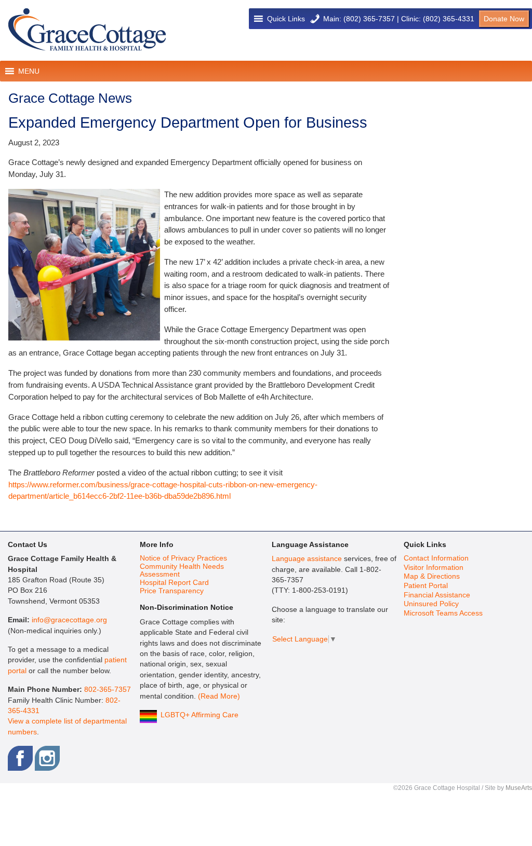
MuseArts (519, 788)
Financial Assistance (437, 595)
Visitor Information (433, 567)
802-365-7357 (107, 689)
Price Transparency (172, 591)
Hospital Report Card (174, 582)
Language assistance (307, 559)
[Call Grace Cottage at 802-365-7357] (315, 18)
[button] (286, 18)
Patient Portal (426, 586)
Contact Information (436, 558)
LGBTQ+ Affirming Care (199, 715)
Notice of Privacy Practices (183, 558)
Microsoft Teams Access (443, 613)
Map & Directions (432, 576)
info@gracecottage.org (69, 620)
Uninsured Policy (431, 604)
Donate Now (504, 19)
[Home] (87, 29)
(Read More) (219, 696)
